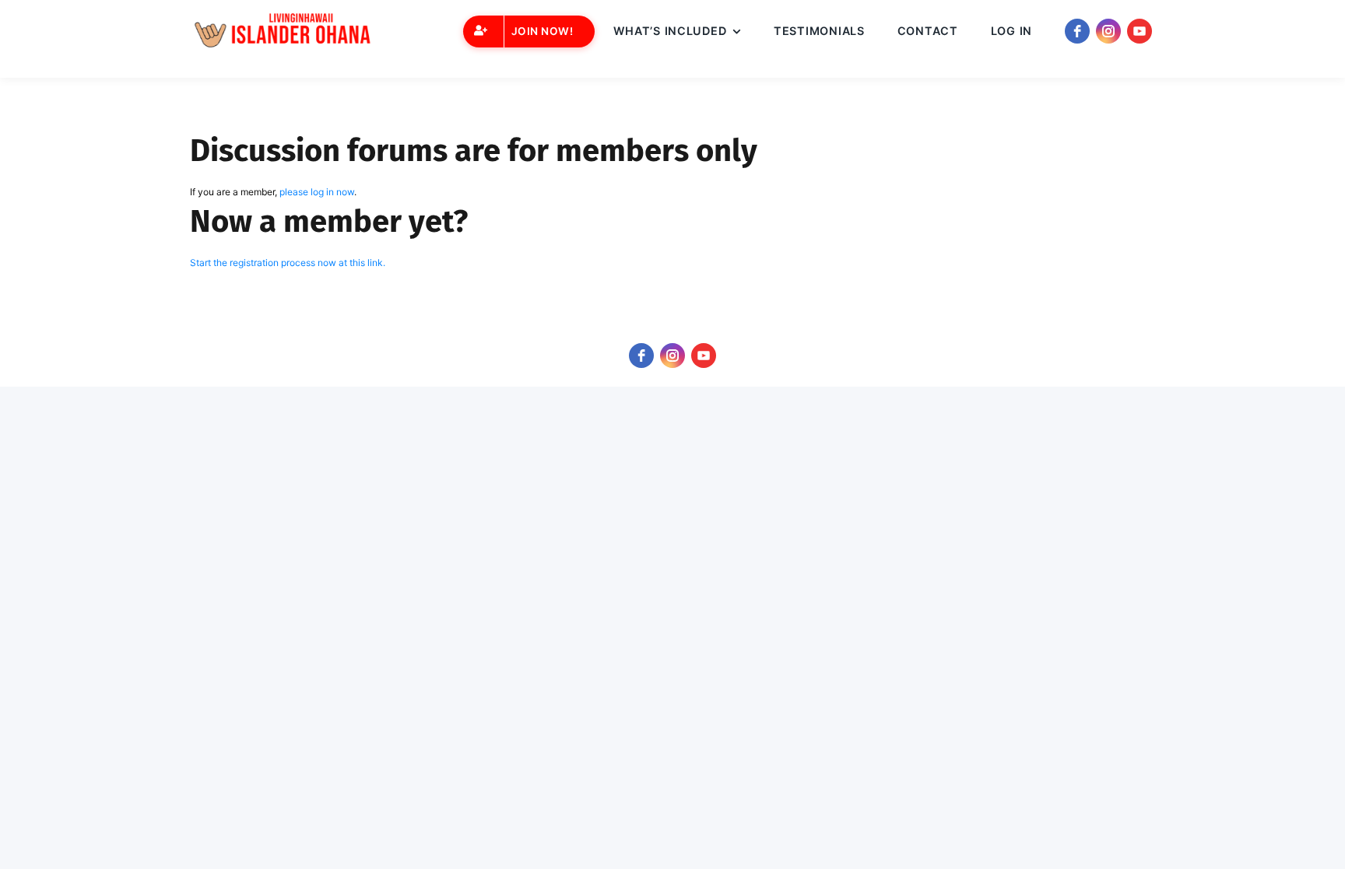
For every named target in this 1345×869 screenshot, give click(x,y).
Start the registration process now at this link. (287, 262)
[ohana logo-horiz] (286, 31)
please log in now (316, 192)
